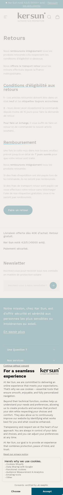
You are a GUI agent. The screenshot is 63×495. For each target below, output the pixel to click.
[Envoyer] (53, 285)
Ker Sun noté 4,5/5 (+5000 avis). (24, 242)
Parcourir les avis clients (40, 4)
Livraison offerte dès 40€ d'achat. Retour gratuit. (31, 235)
